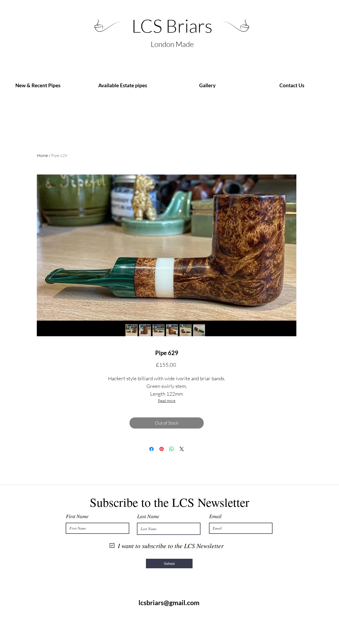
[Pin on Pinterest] (161, 449)
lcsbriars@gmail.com (169, 602)
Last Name (148, 516)
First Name (77, 516)
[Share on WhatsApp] (171, 449)
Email (215, 516)
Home (42, 155)
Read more (166, 400)
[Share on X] (182, 449)
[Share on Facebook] (151, 449)
